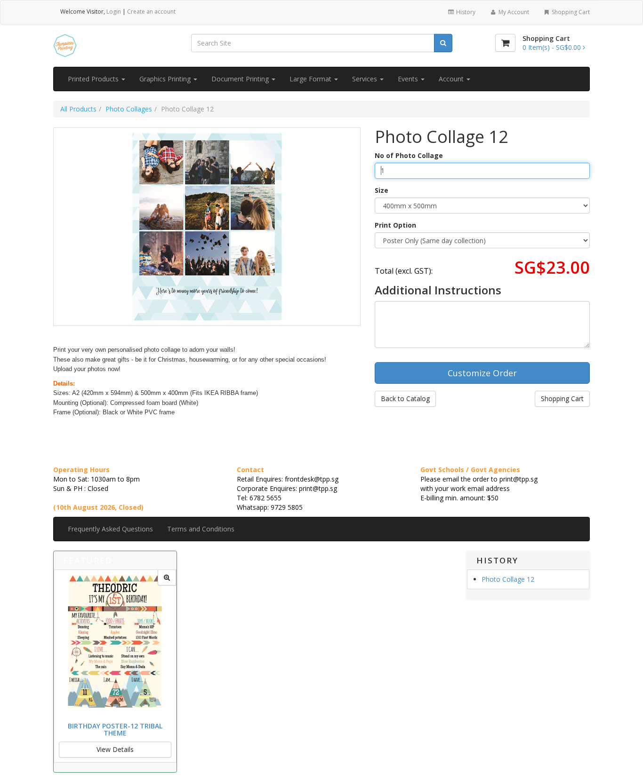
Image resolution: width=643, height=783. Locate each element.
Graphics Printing (166, 78)
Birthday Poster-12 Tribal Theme (115, 729)
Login (113, 12)
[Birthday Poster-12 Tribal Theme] (167, 577)
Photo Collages (128, 108)
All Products (78, 108)
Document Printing (241, 78)
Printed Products (94, 78)
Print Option (395, 225)
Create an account (151, 12)
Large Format (311, 78)
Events (409, 78)
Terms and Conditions (200, 528)
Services (365, 78)
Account (452, 78)
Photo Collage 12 (508, 579)
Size (381, 190)
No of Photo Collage (409, 155)
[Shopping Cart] (505, 43)
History (465, 12)
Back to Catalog (405, 398)
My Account (513, 12)
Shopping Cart (570, 12)
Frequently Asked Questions (110, 528)
